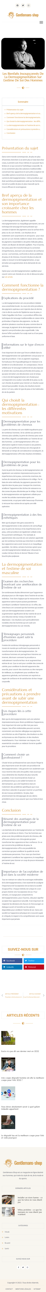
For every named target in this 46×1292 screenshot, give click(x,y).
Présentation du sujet (15, 110)
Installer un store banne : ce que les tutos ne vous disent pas (30, 1199)
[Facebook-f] (18, 1267)
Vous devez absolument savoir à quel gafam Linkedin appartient (20, 1107)
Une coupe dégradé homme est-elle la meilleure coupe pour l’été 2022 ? (22, 1079)
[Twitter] (23, 1267)
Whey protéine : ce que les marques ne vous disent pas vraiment (30, 1212)
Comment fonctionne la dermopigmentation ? (24, 117)
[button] (41, 22)
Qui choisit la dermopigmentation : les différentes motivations (24, 121)
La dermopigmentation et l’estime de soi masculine (24, 125)
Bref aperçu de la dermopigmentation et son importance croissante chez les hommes (24, 113)
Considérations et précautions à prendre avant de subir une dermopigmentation (24, 129)
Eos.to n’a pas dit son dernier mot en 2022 (20, 1051)
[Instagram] (27, 1267)
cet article (9, 277)
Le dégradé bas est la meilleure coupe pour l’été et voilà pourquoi (22, 1136)
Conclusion (11, 133)
